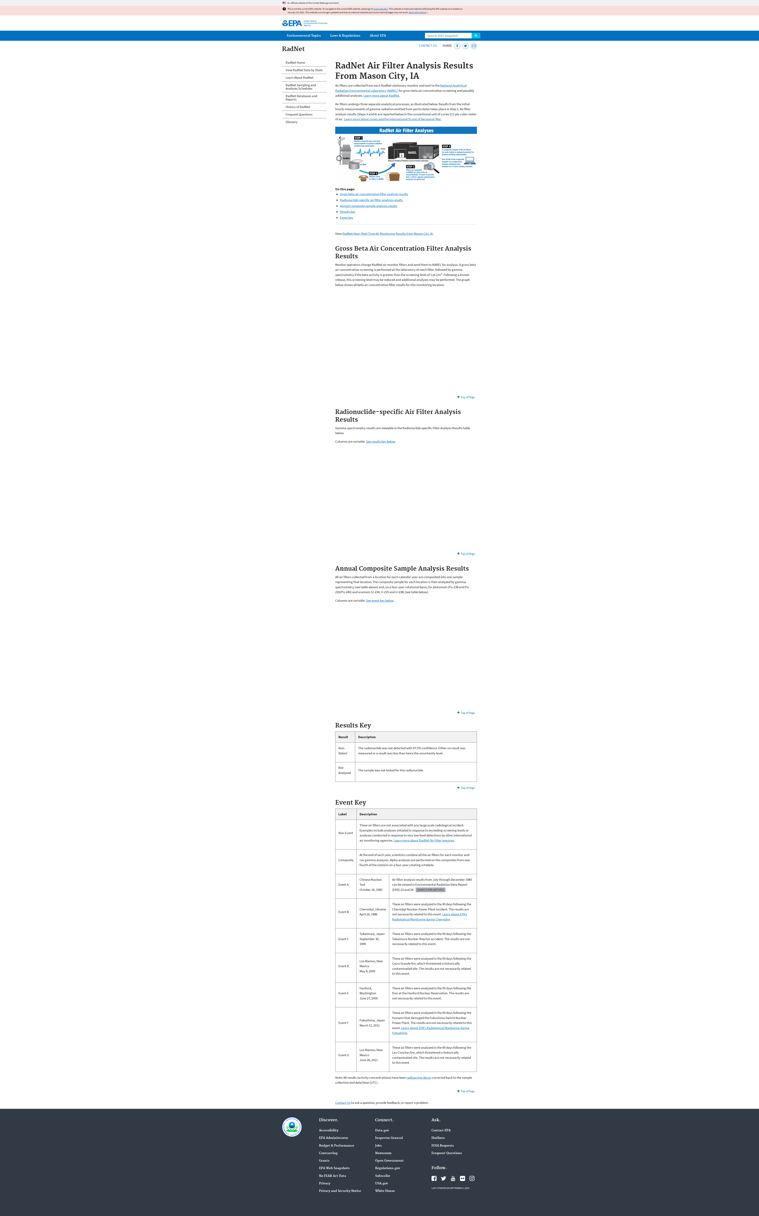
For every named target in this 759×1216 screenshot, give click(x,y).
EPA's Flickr (462, 1178)
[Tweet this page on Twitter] (466, 46)
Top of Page (468, 397)
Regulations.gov (387, 1168)
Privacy (324, 1183)
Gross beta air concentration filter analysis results (374, 194)
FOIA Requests (442, 1146)
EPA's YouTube (453, 1178)
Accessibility (328, 1130)
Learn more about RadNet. (381, 95)
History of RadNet (298, 107)
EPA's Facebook (434, 1178)
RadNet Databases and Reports (301, 97)
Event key (346, 217)
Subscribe (382, 1176)
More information (418, 12)
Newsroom (383, 1153)
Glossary (291, 122)
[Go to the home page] (292, 23)
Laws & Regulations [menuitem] (345, 36)
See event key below (379, 600)
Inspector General (389, 1138)
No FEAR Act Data (332, 1176)
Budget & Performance (336, 1146)
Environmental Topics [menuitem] (304, 36)
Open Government (389, 1161)
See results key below (380, 441)
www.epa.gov (381, 8)
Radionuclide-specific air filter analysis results (371, 200)
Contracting (328, 1153)
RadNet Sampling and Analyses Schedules (301, 87)
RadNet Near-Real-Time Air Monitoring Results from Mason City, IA (387, 233)
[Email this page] (474, 46)
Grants (324, 1161)
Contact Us (428, 45)
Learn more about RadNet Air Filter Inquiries (424, 840)
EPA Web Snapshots (334, 1168)
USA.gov (381, 1183)
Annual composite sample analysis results (368, 206)
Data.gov (382, 1130)
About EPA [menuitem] (378, 36)
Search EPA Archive (430, 890)
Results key (347, 211)
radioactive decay (419, 1077)
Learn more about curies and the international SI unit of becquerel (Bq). (393, 119)
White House (385, 1191)
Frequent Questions (299, 114)
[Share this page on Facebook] (457, 46)
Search (476, 35)
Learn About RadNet (299, 77)
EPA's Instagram (472, 1178)
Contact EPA (441, 1130)
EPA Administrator (333, 1138)
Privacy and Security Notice (340, 1191)
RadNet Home (295, 62)
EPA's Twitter (443, 1178)
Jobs (378, 1146)
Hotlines (438, 1138)
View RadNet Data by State (304, 70)
